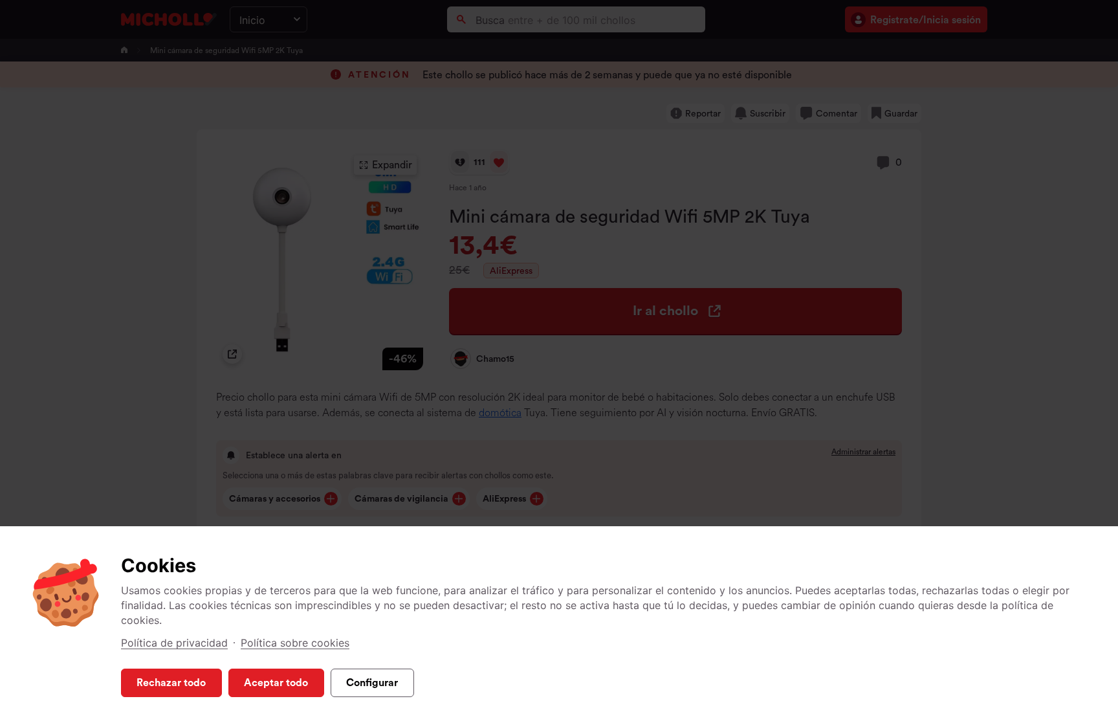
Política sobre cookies (295, 642)
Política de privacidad (174, 642)
